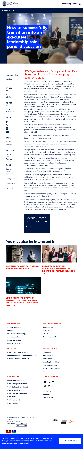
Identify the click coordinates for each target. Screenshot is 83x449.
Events (45, 334)
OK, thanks (70, 440)
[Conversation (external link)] (53, 386)
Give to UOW (48, 398)
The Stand (47, 330)
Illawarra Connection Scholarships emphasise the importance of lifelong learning (58, 268)
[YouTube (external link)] (53, 382)
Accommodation (13, 337)
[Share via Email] (7, 131)
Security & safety (14, 340)
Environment (48, 355)
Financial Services (50, 365)
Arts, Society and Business (17, 352)
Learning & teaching (51, 362)
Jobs (44, 372)
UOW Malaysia (12, 400)
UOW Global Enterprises (16, 393)
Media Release (9, 143)
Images (29, 227)
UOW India (11, 397)
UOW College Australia (16, 384)
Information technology (16, 334)
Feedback (47, 394)
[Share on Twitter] (7, 125)
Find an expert (48, 337)
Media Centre (48, 327)
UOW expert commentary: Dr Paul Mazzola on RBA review (22, 267)
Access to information (51, 368)
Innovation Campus (14, 380)
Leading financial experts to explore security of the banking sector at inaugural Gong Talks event (22, 301)
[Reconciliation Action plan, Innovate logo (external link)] (55, 422)
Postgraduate (9, 179)
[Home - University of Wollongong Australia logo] (10, 3)
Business (9, 189)
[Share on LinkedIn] (7, 128)
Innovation (9, 184)
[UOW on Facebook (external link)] (45, 382)
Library (10, 330)
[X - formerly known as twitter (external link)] (49, 382)
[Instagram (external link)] (45, 386)
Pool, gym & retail (14, 343)
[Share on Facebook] (7, 122)
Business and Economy (9, 156)
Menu (75, 4)
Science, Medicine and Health (18, 359)
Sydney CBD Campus (9, 171)
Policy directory (49, 359)
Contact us (47, 391)
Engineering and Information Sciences (22, 355)
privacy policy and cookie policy (16, 443)
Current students (14, 327)
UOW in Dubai (12, 390)
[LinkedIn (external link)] (49, 386)
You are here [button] (7, 10)
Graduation (47, 352)
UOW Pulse (11, 403)
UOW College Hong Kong (17, 387)
